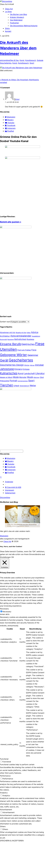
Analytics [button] (4, 793)
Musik (30, 377)
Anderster (9, 482)
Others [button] (3, 826)
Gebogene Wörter (13, 355)
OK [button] (12, 557)
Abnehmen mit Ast (7, 332)
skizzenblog (5, 60)
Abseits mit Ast (21, 332)
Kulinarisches (8, 373)
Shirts (7, 28)
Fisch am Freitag (24, 350)
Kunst (22, 60)
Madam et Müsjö (6, 377)
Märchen (36, 377)
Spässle (40, 60)
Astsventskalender (20, 335)
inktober (39, 365)
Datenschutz (10, 493)
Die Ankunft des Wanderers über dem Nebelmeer (18, 48)
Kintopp (26, 369)
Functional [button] (4, 759)
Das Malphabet (16, 20)
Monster (23, 377)
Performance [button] (5, 776)
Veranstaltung (24, 386)
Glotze (26, 365)
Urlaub (16, 385)
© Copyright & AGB (13, 487)
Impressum (9, 490)
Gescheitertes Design (12, 365)
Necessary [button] (4, 609)
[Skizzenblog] (6, 1)
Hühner (32, 365)
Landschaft (29, 373)
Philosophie (4, 381)
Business (30, 339)
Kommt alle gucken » (10, 222)
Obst (42, 377)
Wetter (33, 385)
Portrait (13, 380)
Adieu (29, 332)
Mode (16, 377)
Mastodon (4, 536)
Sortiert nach (5, 322)
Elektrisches (28, 344)
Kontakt (8, 31)
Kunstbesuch (30, 60)
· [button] (5, 484)
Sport (32, 63)
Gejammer (33, 355)
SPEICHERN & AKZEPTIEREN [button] (12, 841)
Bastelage (11, 339)
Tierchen (6, 385)
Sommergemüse (23, 381)
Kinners (18, 369)
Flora (33, 350)
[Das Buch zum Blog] (15, 279)
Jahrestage (7, 368)
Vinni (17, 99)
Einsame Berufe (10, 344)
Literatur (40, 373)
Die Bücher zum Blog (18, 14)
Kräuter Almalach (17, 17)
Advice (34, 332)
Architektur (5, 336)
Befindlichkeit (20, 339)
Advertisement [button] (6, 809)
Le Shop (8, 11)
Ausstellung (36, 336)
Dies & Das (14, 60)
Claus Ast (9, 9)
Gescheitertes (5, 63)
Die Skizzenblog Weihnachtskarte (23, 26)
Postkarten (14, 23)
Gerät (4, 360)
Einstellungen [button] (5, 557)
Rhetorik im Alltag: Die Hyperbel (14, 80)
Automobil (3, 339)
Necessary (6, 611)
